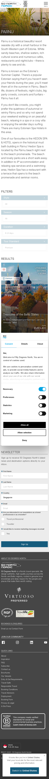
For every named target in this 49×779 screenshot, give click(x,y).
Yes (8, 533)
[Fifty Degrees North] (11, 4)
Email (5, 504)
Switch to (24, 770)
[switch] (42, 397)
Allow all (24, 425)
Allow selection (24, 432)
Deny (24, 440)
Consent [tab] (9, 344)
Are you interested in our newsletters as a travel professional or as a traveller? (22, 513)
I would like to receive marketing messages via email (23, 529)
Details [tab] (24, 344)
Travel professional (15, 519)
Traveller (10, 524)
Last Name (7, 482)
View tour (24, 298)
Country (6, 493)
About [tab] (40, 344)
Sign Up (24, 544)
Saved (5, 270)
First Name (7, 471)
